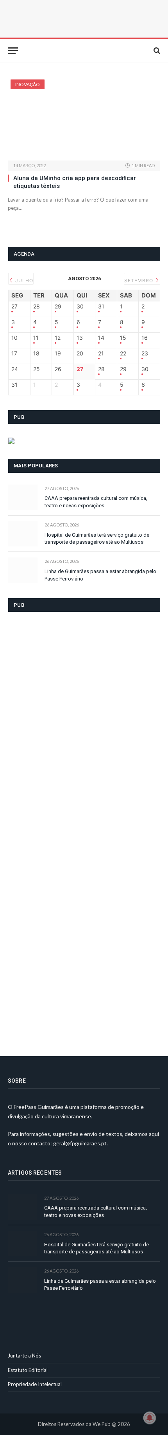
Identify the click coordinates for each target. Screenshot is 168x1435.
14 (101, 338)
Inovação (27, 84)
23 (144, 353)
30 (80, 306)
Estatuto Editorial (28, 1370)
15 (123, 338)
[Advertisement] (66, 829)
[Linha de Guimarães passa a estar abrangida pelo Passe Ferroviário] (23, 570)
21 (101, 353)
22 (123, 353)
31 (101, 306)
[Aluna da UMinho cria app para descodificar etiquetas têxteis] (84, 119)
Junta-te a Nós (24, 1355)
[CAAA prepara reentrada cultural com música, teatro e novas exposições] (23, 497)
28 (36, 306)
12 (58, 338)
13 (80, 338)
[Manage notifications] (149, 1418)
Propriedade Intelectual (35, 1384)
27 (14, 306)
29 (58, 306)
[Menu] (13, 50)
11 (36, 338)
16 (144, 338)
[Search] (156, 50)
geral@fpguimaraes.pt (80, 1143)
